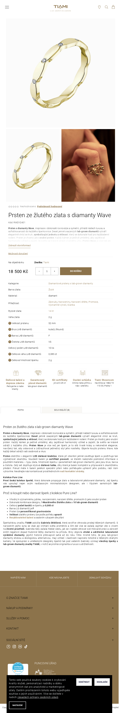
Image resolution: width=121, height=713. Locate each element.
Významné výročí (57, 305)
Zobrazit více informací (19, 245)
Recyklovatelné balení (21, 517)
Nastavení (17, 705)
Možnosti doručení (18, 253)
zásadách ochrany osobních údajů (37, 697)
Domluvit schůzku (100, 577)
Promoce (93, 302)
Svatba (71, 305)
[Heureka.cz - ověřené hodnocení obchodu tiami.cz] (18, 674)
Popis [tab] (21, 410)
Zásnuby (53, 302)
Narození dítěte (79, 302)
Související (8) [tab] (62, 410)
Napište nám (18, 577)
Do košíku (75, 271)
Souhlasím (102, 682)
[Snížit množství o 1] (39, 271)
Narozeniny (64, 302)
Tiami (46, 262)
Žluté (51, 289)
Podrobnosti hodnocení (49, 206)
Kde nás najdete (59, 577)
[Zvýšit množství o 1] (54, 271)
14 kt (51, 311)
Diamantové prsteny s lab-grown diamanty (71, 283)
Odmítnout (84, 682)
